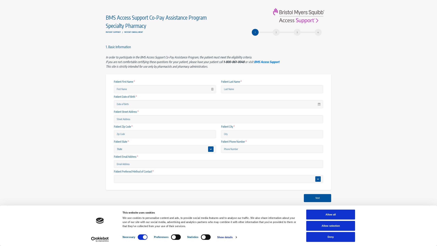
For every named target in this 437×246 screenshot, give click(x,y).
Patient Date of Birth (125, 96)
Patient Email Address (126, 156)
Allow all (331, 214)
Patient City (228, 126)
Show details (225, 237)
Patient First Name (124, 81)
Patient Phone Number (234, 141)
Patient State (121, 141)
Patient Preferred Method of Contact (134, 171)
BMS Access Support (266, 62)
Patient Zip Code (123, 126)
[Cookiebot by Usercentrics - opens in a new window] (100, 239)
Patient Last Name (231, 81)
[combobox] (117, 179)
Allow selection (331, 225)
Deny (331, 236)
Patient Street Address (126, 111)
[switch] (176, 237)
